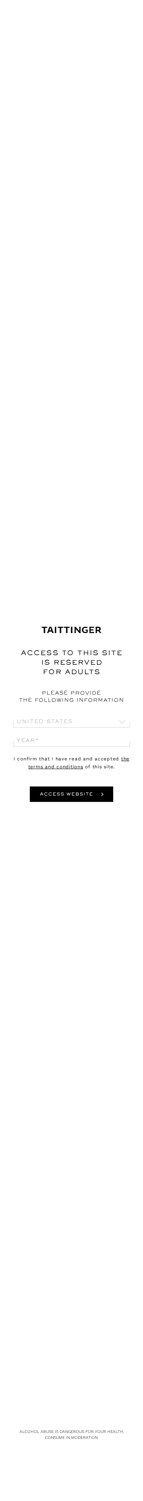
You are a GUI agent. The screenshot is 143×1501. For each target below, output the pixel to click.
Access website (66, 794)
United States (44, 722)
